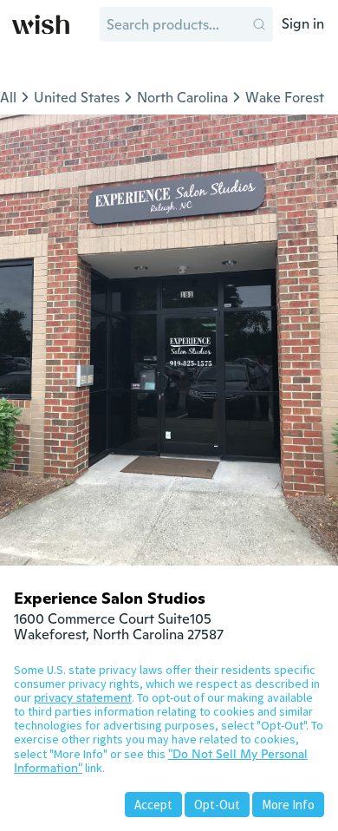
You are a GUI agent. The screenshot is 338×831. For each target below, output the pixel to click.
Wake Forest (284, 97)
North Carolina (182, 97)
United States (77, 97)
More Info (288, 804)
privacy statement (83, 697)
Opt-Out (217, 804)
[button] (259, 24)
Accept (153, 804)
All (8, 97)
